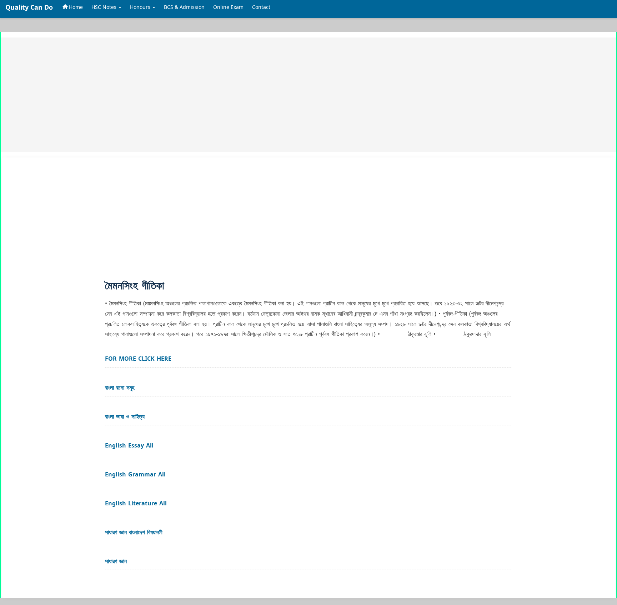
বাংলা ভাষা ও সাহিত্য (125, 416)
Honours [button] (141, 7)
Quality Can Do (29, 7)
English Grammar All (135, 474)
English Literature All (136, 503)
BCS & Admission (184, 7)
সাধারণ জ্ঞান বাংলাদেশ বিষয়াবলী (133, 532)
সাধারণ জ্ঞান (116, 561)
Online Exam (228, 7)
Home (75, 7)
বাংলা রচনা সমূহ (119, 387)
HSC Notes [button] (104, 7)
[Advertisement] (224, 95)
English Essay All (129, 445)
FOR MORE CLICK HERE (138, 358)
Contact (261, 7)
